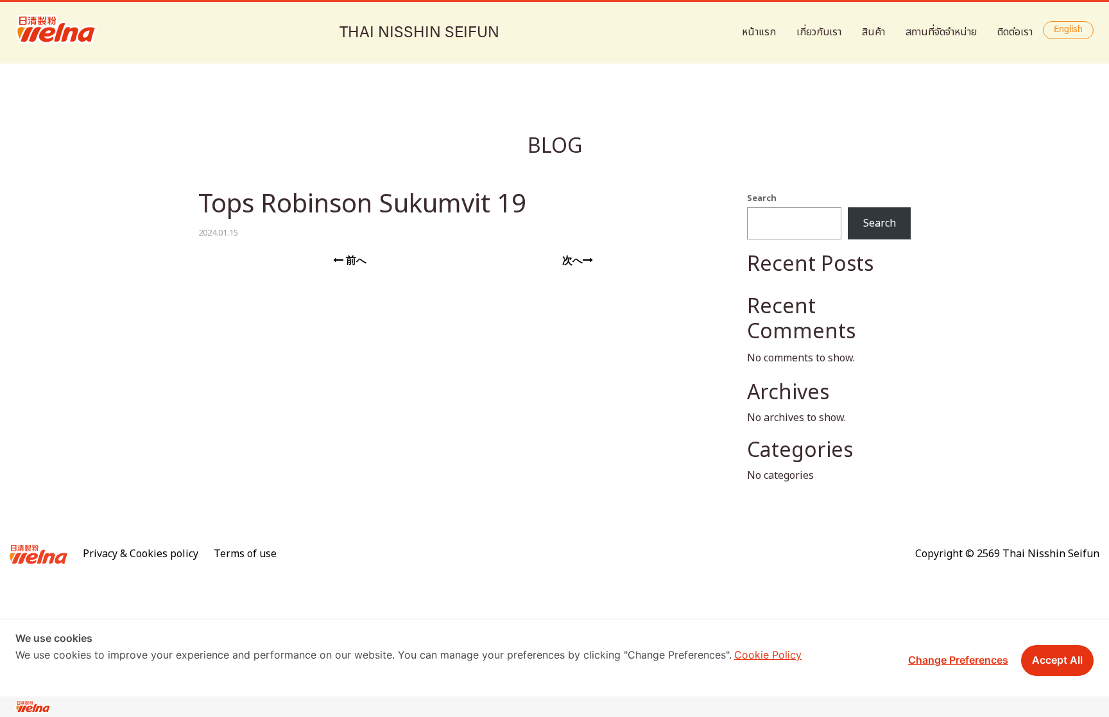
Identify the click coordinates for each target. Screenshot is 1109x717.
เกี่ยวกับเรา (818, 32)
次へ (572, 260)
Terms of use (245, 554)
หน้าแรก (759, 32)
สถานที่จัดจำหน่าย (941, 32)
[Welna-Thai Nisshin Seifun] (56, 30)
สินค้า (873, 32)
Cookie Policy (768, 654)
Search (762, 198)
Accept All (1057, 659)
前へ (354, 260)
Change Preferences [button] (958, 659)
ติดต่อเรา (1015, 32)
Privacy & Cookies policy (140, 554)
